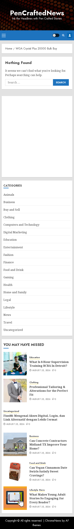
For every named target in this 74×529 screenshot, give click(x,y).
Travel (7, 322)
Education (10, 240)
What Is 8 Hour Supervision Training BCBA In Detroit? (49, 364)
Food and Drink (13, 270)
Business (9, 202)
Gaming (8, 277)
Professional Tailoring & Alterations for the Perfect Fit (48, 391)
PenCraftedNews (37, 13)
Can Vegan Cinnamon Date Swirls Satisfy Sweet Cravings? (48, 471)
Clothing (9, 217)
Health (7, 285)
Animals (8, 195)
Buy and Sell (11, 210)
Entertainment (13, 247)
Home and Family (15, 292)
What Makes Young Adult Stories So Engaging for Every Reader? (47, 498)
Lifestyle (9, 307)
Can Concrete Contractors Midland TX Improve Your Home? (48, 444)
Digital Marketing (15, 232)
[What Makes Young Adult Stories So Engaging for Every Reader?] (15, 498)
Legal (7, 300)
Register (69, 35)
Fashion (8, 255)
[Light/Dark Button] (55, 35)
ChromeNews (53, 521)
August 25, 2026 (41, 370)
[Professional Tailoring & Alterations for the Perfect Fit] (15, 390)
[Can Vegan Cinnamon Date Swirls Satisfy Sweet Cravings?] (15, 471)
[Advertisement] (37, 136)
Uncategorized (13, 330)
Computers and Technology (21, 225)
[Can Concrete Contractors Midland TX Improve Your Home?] (15, 444)
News (7, 315)
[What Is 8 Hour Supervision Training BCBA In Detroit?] (15, 363)
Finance (8, 262)
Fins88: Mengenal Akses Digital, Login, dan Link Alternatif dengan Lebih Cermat (34, 417)
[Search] (63, 35)
